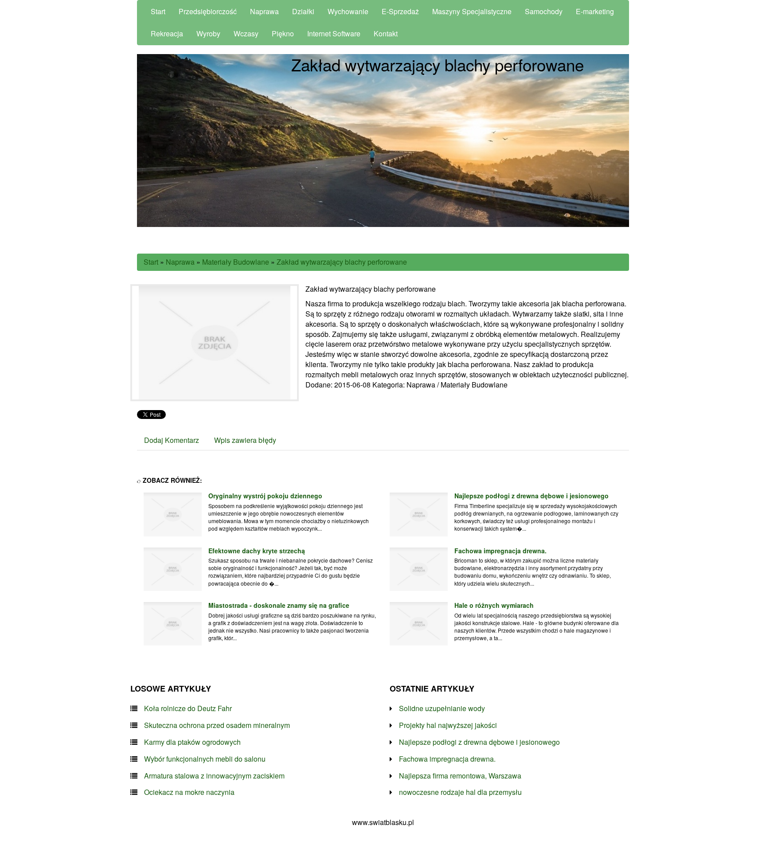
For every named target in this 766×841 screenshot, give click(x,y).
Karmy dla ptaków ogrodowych (192, 742)
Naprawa (180, 262)
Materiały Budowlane (235, 262)
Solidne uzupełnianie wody (442, 708)
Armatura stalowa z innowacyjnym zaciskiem (214, 776)
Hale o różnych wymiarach (494, 605)
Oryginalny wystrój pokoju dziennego (265, 495)
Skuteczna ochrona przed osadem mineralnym (217, 725)
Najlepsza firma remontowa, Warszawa (460, 776)
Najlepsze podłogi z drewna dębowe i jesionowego (531, 495)
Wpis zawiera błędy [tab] (245, 440)
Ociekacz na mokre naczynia (189, 792)
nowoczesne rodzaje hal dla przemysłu (460, 792)
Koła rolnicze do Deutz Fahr (188, 708)
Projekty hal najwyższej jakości (448, 725)
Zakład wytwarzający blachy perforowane (342, 262)
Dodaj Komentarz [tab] (171, 440)
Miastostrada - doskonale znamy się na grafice (278, 605)
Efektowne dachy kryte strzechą (256, 550)
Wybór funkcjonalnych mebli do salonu (205, 759)
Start (151, 262)
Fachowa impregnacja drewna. (500, 550)
